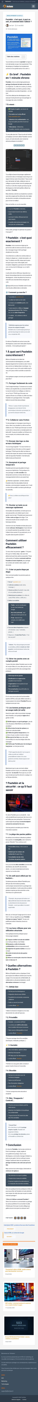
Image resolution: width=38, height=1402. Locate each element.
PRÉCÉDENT (10, 1229)
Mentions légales (16, 1399)
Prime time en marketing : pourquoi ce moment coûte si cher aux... (24, 1)
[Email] (25, 1218)
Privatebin (19, 1033)
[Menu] (2, 1)
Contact (24, 1399)
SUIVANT (9, 1236)
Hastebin (19, 1058)
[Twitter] (18, 1218)
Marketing (4, 1381)
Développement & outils (14, 15)
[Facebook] (15, 1218)
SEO (2, 1378)
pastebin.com (20, 297)
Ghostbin (19, 1086)
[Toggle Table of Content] (22, 56)
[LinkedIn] (21, 1218)
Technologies (5, 1384)
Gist (18, 1005)
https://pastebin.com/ (14, 116)
